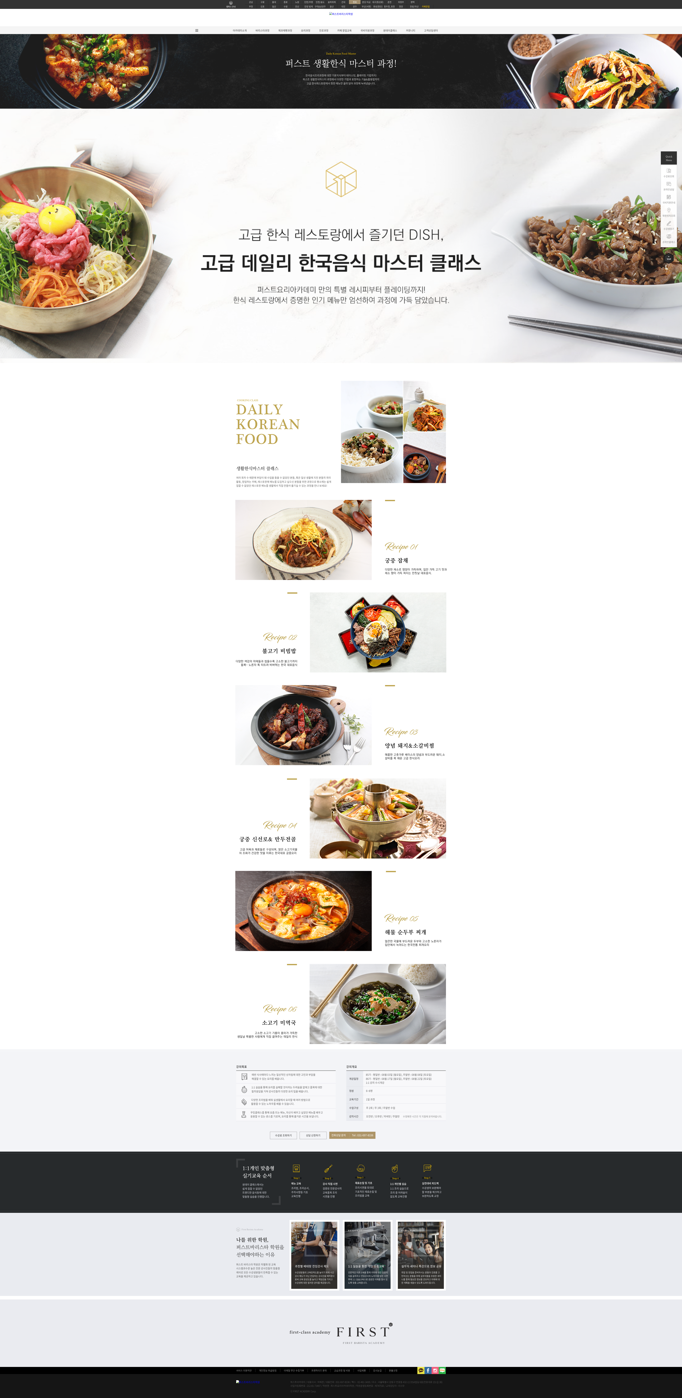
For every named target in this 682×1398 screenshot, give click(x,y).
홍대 (274, 2)
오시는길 (377, 1370)
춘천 (389, 2)
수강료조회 (669, 176)
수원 (286, 6)
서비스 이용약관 (244, 1370)
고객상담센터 (431, 30)
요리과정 (305, 30)
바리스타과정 (262, 30)
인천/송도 (320, 2)
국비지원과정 (367, 30)
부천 (251, 6)
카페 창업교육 (344, 30)
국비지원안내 (668, 202)
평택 (413, 2)
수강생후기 (669, 228)
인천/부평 (308, 2)
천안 (401, 6)
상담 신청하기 (313, 1135)
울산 (332, 6)
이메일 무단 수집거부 (294, 1370)
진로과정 (323, 30)
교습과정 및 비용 (342, 1370)
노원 (297, 2)
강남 (251, 2)
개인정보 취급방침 (268, 1370)
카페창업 (426, 6)
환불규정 (393, 1370)
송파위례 (332, 2)
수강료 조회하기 (283, 1135)
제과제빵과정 (285, 30)
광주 (355, 6)
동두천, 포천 (389, 6)
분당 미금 (366, 2)
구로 (262, 2)
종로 (286, 2)
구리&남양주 (320, 6)
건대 (343, 2)
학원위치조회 (668, 215)
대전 (343, 6)
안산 (297, 6)
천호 (355, 2)
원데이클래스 (390, 30)
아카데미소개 (240, 30)
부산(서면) (366, 6)
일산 (274, 6)
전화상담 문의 (352, 1135)
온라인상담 (669, 189)
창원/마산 (414, 6)
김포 (262, 6)
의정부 (401, 2)
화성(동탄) (378, 6)
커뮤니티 (410, 30)
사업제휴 (361, 1370)
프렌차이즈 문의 (319, 1370)
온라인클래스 (668, 242)
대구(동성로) (377, 2)
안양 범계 (308, 6)
